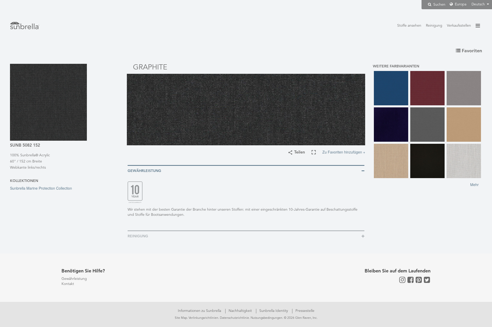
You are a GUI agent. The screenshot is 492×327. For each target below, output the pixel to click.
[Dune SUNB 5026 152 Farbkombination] (464, 124)
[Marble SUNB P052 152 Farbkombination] (464, 161)
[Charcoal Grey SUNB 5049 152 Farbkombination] (427, 124)
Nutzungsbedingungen (266, 318)
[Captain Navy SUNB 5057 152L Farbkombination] (391, 124)
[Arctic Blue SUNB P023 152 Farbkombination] (391, 88)
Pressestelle (304, 311)
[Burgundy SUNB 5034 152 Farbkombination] (427, 88)
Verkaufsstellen (459, 25)
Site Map (181, 318)
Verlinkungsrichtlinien (203, 318)
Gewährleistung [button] (144, 171)
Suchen (438, 4)
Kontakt (67, 284)
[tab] (246, 170)
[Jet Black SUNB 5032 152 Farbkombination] (427, 161)
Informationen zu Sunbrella (200, 311)
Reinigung (434, 25)
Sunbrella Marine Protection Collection (41, 188)
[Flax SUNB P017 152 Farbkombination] (391, 161)
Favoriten (471, 51)
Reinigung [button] (138, 236)
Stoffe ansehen (409, 25)
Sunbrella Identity (274, 311)
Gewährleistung (74, 279)
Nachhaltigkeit (241, 311)
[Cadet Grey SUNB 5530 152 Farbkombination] (464, 88)
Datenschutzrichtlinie (234, 318)
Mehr (474, 184)
